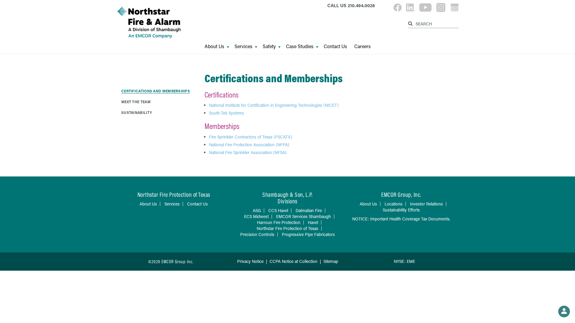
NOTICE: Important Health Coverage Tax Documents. (401, 219)
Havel (313, 222)
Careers (362, 46)
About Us (214, 46)
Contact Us (335, 46)
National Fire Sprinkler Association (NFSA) (248, 152)
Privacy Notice (250, 261)
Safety (269, 46)
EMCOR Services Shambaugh (303, 216)
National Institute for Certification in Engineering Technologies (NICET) (274, 105)
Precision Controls (257, 234)
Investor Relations (426, 204)
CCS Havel (278, 210)
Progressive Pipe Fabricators (308, 234)
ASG (257, 210)
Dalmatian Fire (309, 210)
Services (243, 46)
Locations (393, 204)
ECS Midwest (256, 216)
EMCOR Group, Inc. (401, 194)
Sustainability (136, 112)
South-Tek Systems (226, 113)
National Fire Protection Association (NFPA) (249, 144)
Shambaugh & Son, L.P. (287, 194)
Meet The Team (136, 101)
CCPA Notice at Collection (293, 261)
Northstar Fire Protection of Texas (287, 228)
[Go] (411, 22)
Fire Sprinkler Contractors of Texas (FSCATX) (250, 137)
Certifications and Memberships (155, 91)
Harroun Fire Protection (278, 222)
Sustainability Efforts (401, 210)
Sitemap (330, 261)
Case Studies (300, 46)
